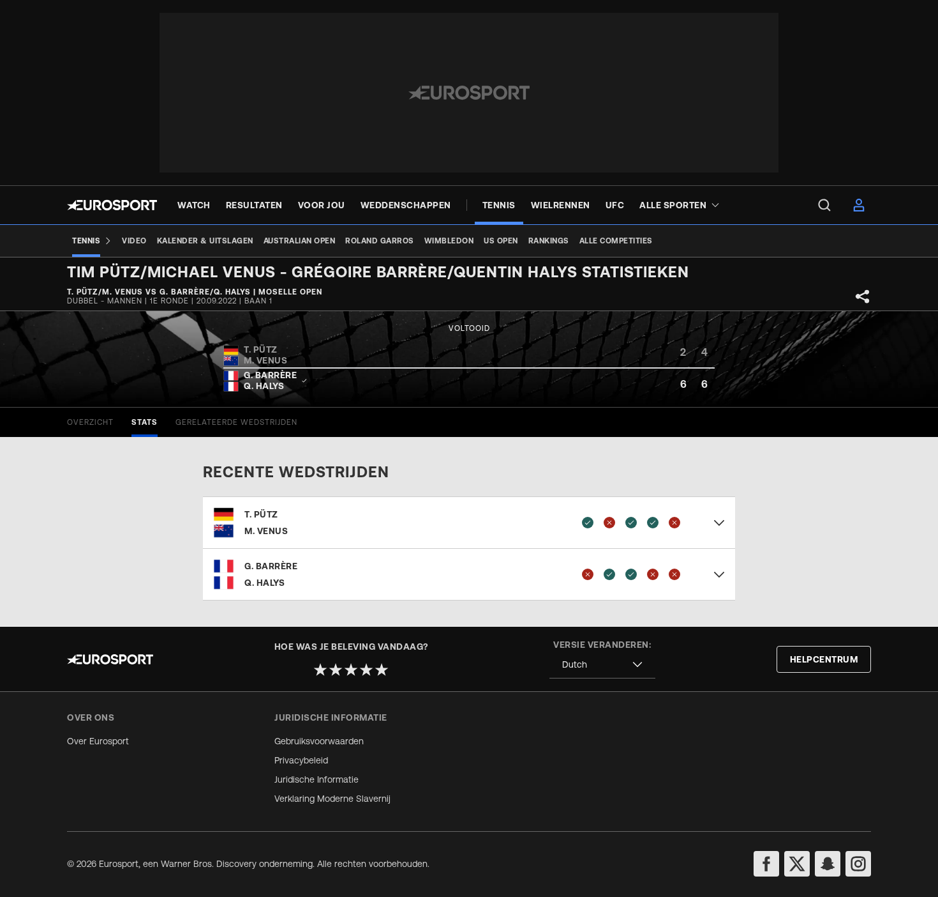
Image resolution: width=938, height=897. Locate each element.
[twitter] (797, 864)
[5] (381, 669)
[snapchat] (827, 864)
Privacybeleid (301, 760)
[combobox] (602, 664)
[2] (335, 669)
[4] (366, 669)
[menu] (824, 205)
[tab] (90, 422)
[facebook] (766, 864)
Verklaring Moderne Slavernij (332, 798)
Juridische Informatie (316, 779)
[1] (320, 669)
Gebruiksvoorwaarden (319, 741)
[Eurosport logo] (112, 205)
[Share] (862, 296)
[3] (351, 669)
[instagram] (858, 864)
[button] (469, 522)
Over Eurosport (98, 741)
